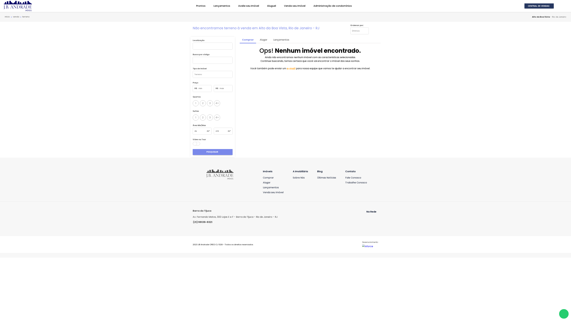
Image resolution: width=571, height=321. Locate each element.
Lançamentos (271, 187)
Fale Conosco (353, 177)
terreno (26, 17)
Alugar (266, 182)
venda (16, 17)
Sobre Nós (299, 177)
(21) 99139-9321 (202, 222)
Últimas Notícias (326, 177)
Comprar (268, 177)
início (7, 17)
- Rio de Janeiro (549, 17)
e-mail (291, 68)
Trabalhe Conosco (356, 182)
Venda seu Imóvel (273, 192)
